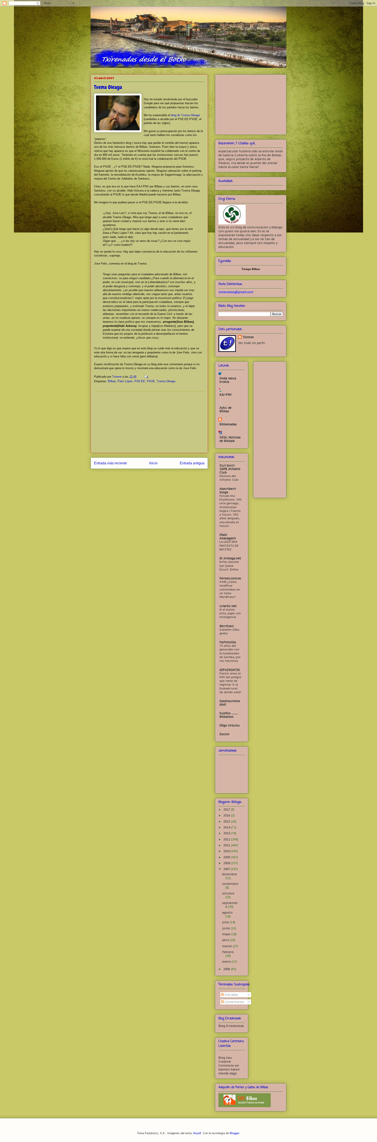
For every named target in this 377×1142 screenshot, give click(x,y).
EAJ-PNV (225, 395)
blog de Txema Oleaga (185, 115)
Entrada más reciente (110, 463)
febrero (228, 952)
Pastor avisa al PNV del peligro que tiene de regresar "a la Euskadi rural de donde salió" (230, 682)
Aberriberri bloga (227, 490)
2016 (227, 815)
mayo (226, 934)
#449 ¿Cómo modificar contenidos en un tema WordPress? (229, 589)
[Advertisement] (149, 422)
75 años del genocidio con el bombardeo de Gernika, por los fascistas (230, 653)
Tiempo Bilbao (251, 269)
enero (227, 962)
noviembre (230, 884)
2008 (227, 863)
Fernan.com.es (230, 578)
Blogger (234, 1133)
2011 (227, 845)
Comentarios (234, 1002)
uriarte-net (228, 606)
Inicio (153, 463)
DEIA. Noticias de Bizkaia (230, 439)
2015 (227, 821)
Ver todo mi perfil (251, 343)
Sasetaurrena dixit (229, 702)
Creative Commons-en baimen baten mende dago (229, 1067)
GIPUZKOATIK (229, 670)
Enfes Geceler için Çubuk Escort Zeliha (229, 565)
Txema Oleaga (166, 381)
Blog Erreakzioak (231, 1026)
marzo (227, 946)
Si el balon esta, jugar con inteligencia (230, 613)
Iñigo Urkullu (229, 725)
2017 (227, 809)
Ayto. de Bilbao (225, 409)
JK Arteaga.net (230, 558)
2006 (227, 969)
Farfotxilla (227, 642)
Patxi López (125, 381)
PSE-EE (139, 381)
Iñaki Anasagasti (227, 536)
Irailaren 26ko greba (229, 631)
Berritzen (226, 626)
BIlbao (112, 381)
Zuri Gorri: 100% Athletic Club (229, 468)
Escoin (224, 734)
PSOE (151, 381)
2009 (227, 857)
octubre (228, 893)
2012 (227, 839)
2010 (227, 851)
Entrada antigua (192, 463)
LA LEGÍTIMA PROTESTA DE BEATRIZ (228, 545)
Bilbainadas (228, 424)
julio (226, 922)
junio (226, 928)
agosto (227, 913)
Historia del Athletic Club (228, 478)
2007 (227, 869)
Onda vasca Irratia (227, 380)
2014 (227, 827)
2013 (227, 833)
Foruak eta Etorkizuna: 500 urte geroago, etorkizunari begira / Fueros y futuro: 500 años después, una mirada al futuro (230, 511)
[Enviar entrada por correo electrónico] (146, 376)
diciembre (229, 874)
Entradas (231, 995)
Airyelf (197, 1133)
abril (226, 940)
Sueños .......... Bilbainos (228, 715)
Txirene (248, 337)
